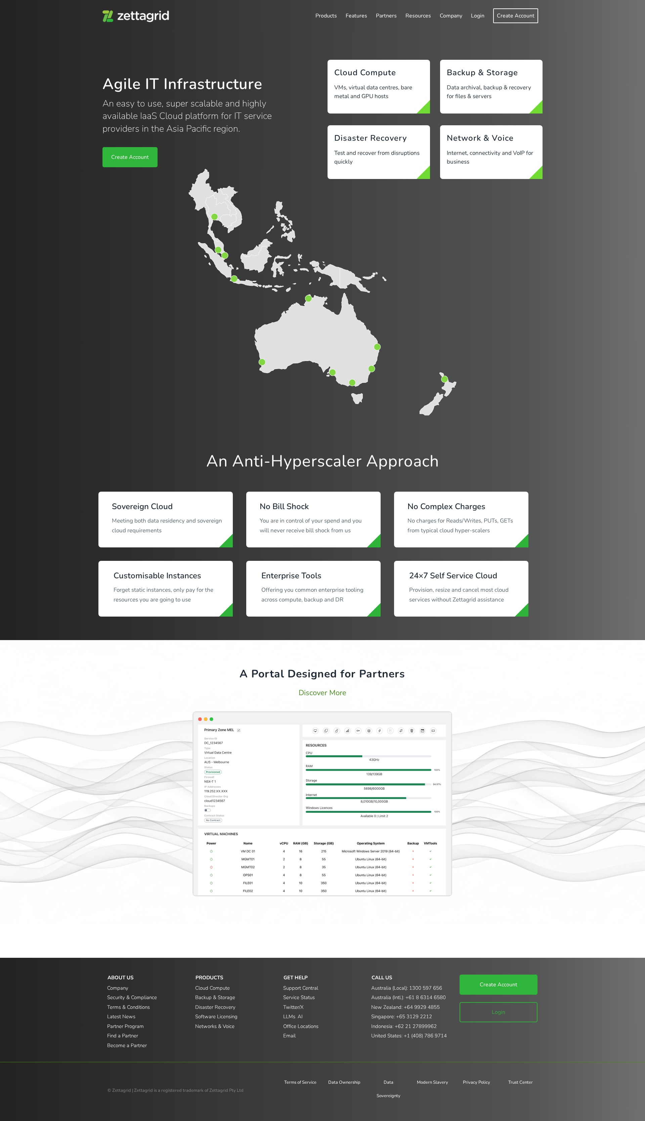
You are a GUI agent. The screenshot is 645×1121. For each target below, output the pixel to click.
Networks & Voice (214, 1026)
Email (289, 1035)
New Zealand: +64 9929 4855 (405, 1007)
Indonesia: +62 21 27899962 (404, 1026)
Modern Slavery (432, 1082)
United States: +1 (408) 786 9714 (409, 1035)
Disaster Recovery (370, 138)
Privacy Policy (476, 1082)
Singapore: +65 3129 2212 (401, 1016)
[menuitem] (326, 16)
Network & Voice (480, 138)
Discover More (322, 693)
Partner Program (125, 1026)
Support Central (300, 988)
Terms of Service (300, 1082)
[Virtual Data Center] (322, 804)
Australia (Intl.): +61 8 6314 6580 (408, 997)
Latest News (121, 1016)
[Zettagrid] (137, 16)
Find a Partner (122, 1035)
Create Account (498, 984)
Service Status (299, 997)
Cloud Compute (365, 72)
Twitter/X (293, 1007)
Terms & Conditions (128, 1007)
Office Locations (300, 1026)
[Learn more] (423, 107)
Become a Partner (127, 1045)
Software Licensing (216, 1016)
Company (117, 988)
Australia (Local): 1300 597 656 (406, 988)
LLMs (289, 1016)
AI (300, 1016)
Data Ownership (344, 1082)
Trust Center (520, 1082)
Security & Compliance (132, 997)
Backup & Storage (482, 72)
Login (498, 1012)
